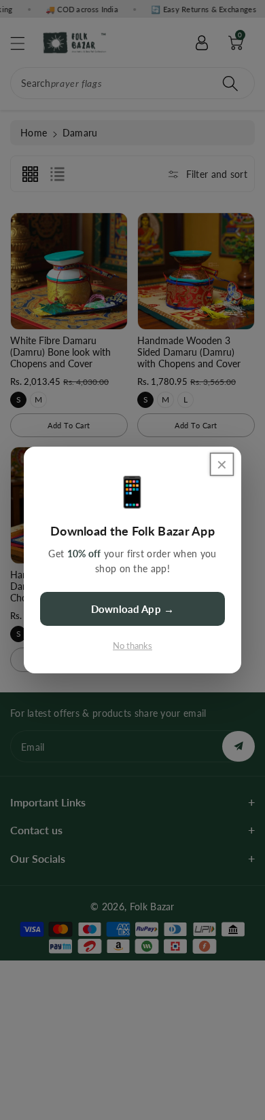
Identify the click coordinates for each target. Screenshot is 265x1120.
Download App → (132, 609)
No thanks (132, 645)
